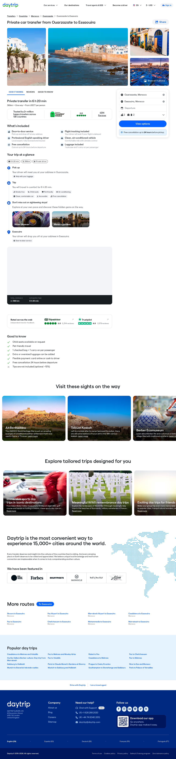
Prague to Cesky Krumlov (100, 664)
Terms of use (97, 753)
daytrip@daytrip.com (89, 722)
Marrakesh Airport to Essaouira (101, 613)
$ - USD (149, 5)
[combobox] (142, 94)
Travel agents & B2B (94, 5)
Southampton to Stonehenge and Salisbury (107, 668)
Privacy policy (122, 753)
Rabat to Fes (94, 654)
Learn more (33, 436)
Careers (52, 717)
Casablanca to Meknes (98, 658)
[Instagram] (124, 709)
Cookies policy (109, 753)
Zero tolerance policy (160, 753)
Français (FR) (125, 741)
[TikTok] (140, 709)
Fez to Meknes (135, 658)
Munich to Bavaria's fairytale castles (22, 668)
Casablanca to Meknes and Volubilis (22, 654)
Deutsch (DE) (87, 741)
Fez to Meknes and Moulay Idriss (62, 654)
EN (137, 5)
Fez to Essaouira (14, 622)
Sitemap (52, 722)
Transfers (11, 16)
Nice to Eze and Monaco (139, 664)
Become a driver (120, 5)
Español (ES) (49, 741)
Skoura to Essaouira (15, 613)
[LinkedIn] (129, 709)
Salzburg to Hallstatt (16, 664)
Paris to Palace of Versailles (141, 668)
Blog (50, 712)
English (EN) (11, 741)
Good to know (45, 92)
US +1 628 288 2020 (88, 712)
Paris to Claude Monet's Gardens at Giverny (66, 664)
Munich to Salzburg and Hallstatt (62, 668)
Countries (23, 16)
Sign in (168, 5)
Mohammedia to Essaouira (99, 622)
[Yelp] (146, 709)
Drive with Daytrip (78, 685)
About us (52, 708)
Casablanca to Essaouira (139, 613)
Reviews (30, 92)
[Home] (10, 5)
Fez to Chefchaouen (138, 654)
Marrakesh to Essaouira (138, 622)
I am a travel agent (98, 685)
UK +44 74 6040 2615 (89, 717)
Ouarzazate (48, 16)
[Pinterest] (135, 709)
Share (162, 22)
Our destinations (71, 5)
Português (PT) (163, 741)
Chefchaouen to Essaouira (59, 622)
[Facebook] (118, 709)
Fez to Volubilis (54, 658)
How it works (16, 92)
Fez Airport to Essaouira (58, 613)
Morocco (35, 16)
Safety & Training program (140, 753)
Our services (49, 5)
